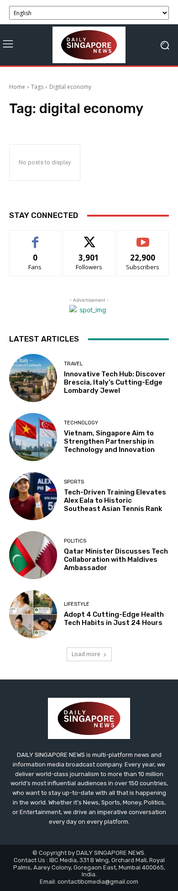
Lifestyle (76, 604)
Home (17, 87)
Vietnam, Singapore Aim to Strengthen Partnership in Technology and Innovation (109, 441)
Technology (81, 422)
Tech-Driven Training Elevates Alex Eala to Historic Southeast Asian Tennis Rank (115, 500)
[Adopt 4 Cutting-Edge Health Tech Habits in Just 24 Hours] (33, 614)
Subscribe (143, 237)
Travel (73, 363)
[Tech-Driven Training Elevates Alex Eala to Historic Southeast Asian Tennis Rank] (33, 496)
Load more (86, 654)
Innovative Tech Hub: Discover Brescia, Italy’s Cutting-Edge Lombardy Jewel (115, 382)
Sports (74, 481)
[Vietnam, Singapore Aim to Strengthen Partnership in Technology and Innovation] (33, 437)
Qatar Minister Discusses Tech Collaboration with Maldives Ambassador (116, 559)
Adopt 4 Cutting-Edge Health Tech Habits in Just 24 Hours (114, 618)
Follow (89, 237)
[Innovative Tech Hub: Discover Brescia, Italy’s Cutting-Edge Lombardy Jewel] (33, 378)
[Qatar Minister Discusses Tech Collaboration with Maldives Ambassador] (33, 555)
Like (35, 237)
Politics (75, 540)
